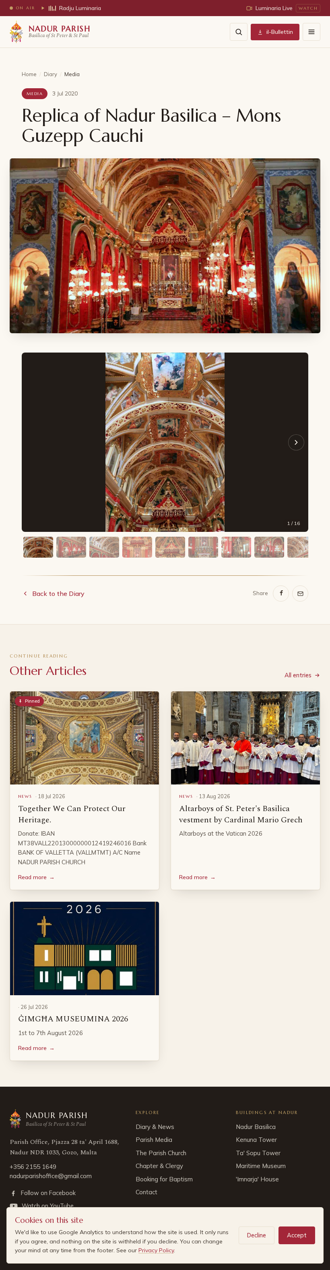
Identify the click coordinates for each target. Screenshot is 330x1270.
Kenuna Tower (256, 1139)
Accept (297, 1235)
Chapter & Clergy (159, 1166)
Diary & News (155, 1127)
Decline (256, 1235)
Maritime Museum (261, 1166)
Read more (36, 877)
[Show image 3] (104, 547)
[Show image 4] (137, 547)
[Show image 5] (170, 547)
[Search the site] (239, 32)
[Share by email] (300, 593)
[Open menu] (311, 32)
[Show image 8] (269, 547)
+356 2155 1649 (33, 1166)
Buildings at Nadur (267, 1112)
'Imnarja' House (257, 1179)
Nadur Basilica (256, 1127)
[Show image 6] (203, 547)
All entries (298, 675)
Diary (50, 74)
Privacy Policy (156, 1250)
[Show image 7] (236, 547)
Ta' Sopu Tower (258, 1153)
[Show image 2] (71, 547)
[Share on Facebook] (281, 593)
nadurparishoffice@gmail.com (51, 1176)
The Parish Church (161, 1153)
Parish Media (154, 1139)
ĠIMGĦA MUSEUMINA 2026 (73, 1019)
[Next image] (296, 442)
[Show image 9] (302, 547)
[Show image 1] (38, 547)
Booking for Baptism (164, 1179)
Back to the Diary (58, 593)
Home (29, 74)
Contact (146, 1192)
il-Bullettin (279, 31)
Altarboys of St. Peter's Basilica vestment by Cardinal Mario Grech (241, 814)
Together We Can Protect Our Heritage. (72, 814)
